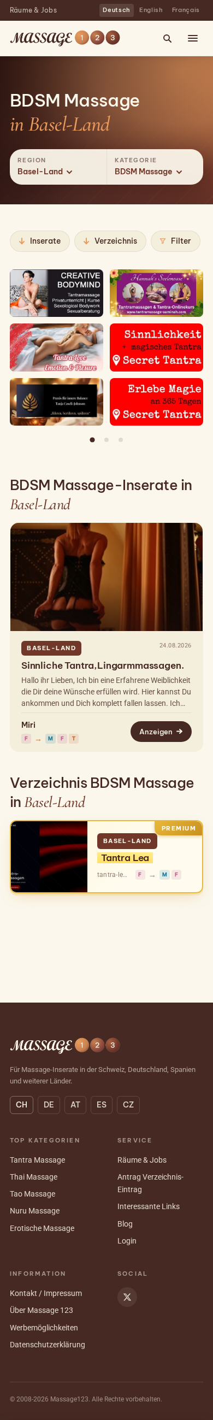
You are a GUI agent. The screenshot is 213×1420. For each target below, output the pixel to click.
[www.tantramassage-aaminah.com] (156, 293)
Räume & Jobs (33, 10)
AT (75, 1105)
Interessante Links (148, 1206)
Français (186, 10)
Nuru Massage (35, 1210)
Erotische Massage (42, 1228)
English (151, 10)
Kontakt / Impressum (46, 1293)
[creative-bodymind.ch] (56, 293)
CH (21, 1105)
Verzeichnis (115, 241)
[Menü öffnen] (192, 38)
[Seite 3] (120, 439)
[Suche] (167, 38)
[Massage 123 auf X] (127, 1297)
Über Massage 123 (41, 1310)
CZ (128, 1105)
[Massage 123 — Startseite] (65, 38)
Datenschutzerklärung (47, 1344)
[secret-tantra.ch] (156, 347)
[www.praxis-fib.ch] (56, 402)
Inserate (45, 241)
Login (127, 1240)
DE (49, 1105)
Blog (125, 1223)
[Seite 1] (92, 439)
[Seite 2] (106, 439)
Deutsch (117, 10)
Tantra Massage (37, 1160)
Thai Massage (33, 1176)
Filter (181, 241)
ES (101, 1105)
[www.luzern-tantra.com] (56, 347)
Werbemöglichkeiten (44, 1327)
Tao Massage (32, 1193)
